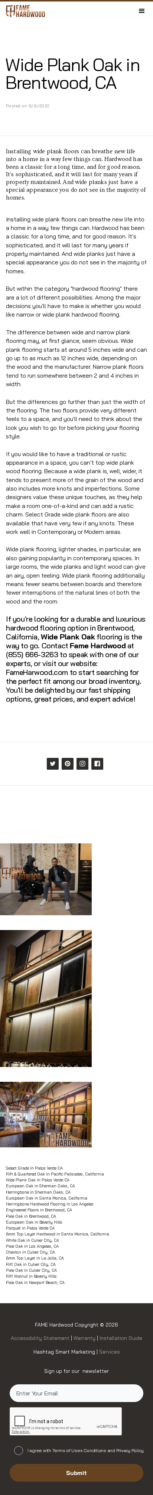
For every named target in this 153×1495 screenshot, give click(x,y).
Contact (55, 645)
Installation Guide (120, 1338)
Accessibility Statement (41, 1338)
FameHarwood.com (37, 672)
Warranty (85, 1338)
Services (109, 1351)
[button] (142, 11)
